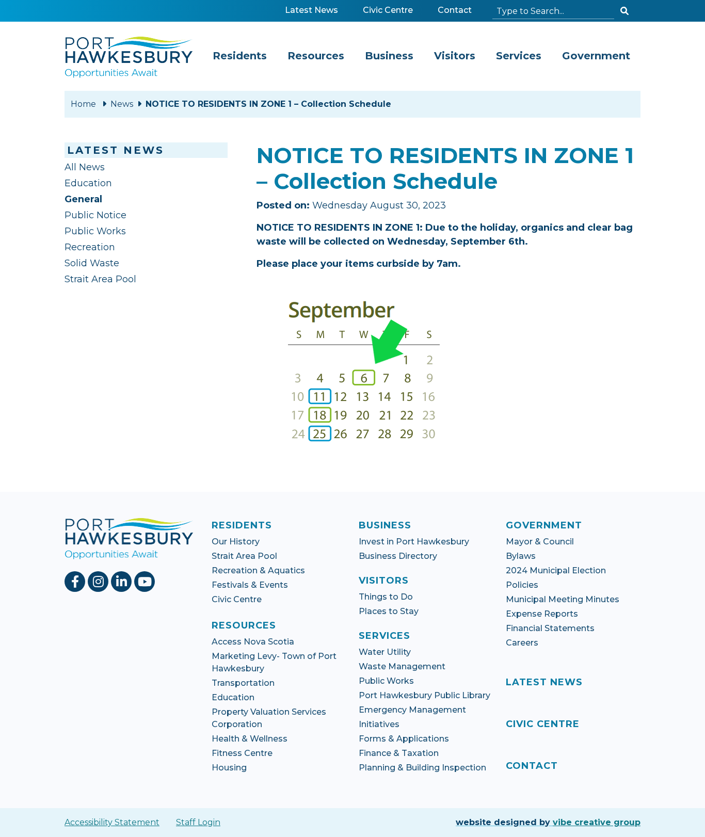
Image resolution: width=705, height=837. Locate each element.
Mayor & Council (540, 541)
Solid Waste (92, 263)
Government (596, 56)
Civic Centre (390, 10)
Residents (240, 56)
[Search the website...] (624, 11)
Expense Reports (542, 614)
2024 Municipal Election (556, 570)
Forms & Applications (404, 739)
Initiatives (379, 724)
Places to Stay (389, 611)
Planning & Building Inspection (422, 767)
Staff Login (198, 822)
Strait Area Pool (100, 279)
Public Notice (95, 215)
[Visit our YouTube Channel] (145, 581)
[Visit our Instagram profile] (99, 581)
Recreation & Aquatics (258, 570)
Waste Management (402, 666)
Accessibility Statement (112, 822)
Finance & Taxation (399, 753)
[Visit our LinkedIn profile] (122, 581)
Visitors (454, 56)
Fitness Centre (242, 753)
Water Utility (385, 652)
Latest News (311, 10)
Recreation (90, 247)
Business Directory (398, 556)
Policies (522, 585)
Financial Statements (550, 628)
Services (518, 56)
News (121, 104)
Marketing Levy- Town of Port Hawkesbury (274, 662)
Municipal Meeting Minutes (562, 599)
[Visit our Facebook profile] (76, 581)
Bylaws (521, 556)
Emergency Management (412, 710)
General (83, 199)
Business (389, 56)
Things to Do (386, 597)
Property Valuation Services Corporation (269, 718)
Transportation (243, 683)
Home (83, 104)
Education (88, 183)
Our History (236, 541)
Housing (229, 767)
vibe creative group (596, 822)
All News (85, 167)
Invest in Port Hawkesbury (414, 541)
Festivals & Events (250, 585)
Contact (455, 10)
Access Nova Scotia (253, 642)
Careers (522, 643)
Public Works (95, 231)
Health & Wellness (249, 739)
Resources (315, 56)
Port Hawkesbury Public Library (424, 695)
